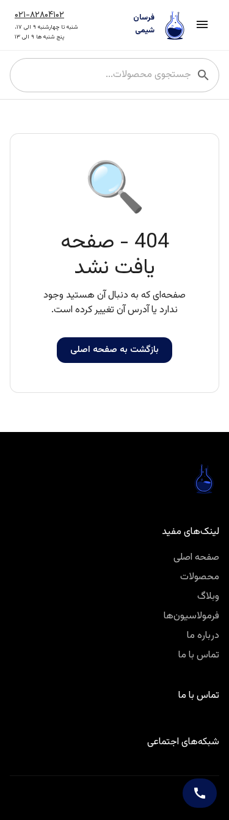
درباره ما (203, 635)
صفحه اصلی (196, 557)
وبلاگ (208, 596)
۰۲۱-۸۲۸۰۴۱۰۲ (39, 15)
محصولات (199, 577)
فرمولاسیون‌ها (191, 616)
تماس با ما (198, 655)
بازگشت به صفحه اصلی (114, 350)
